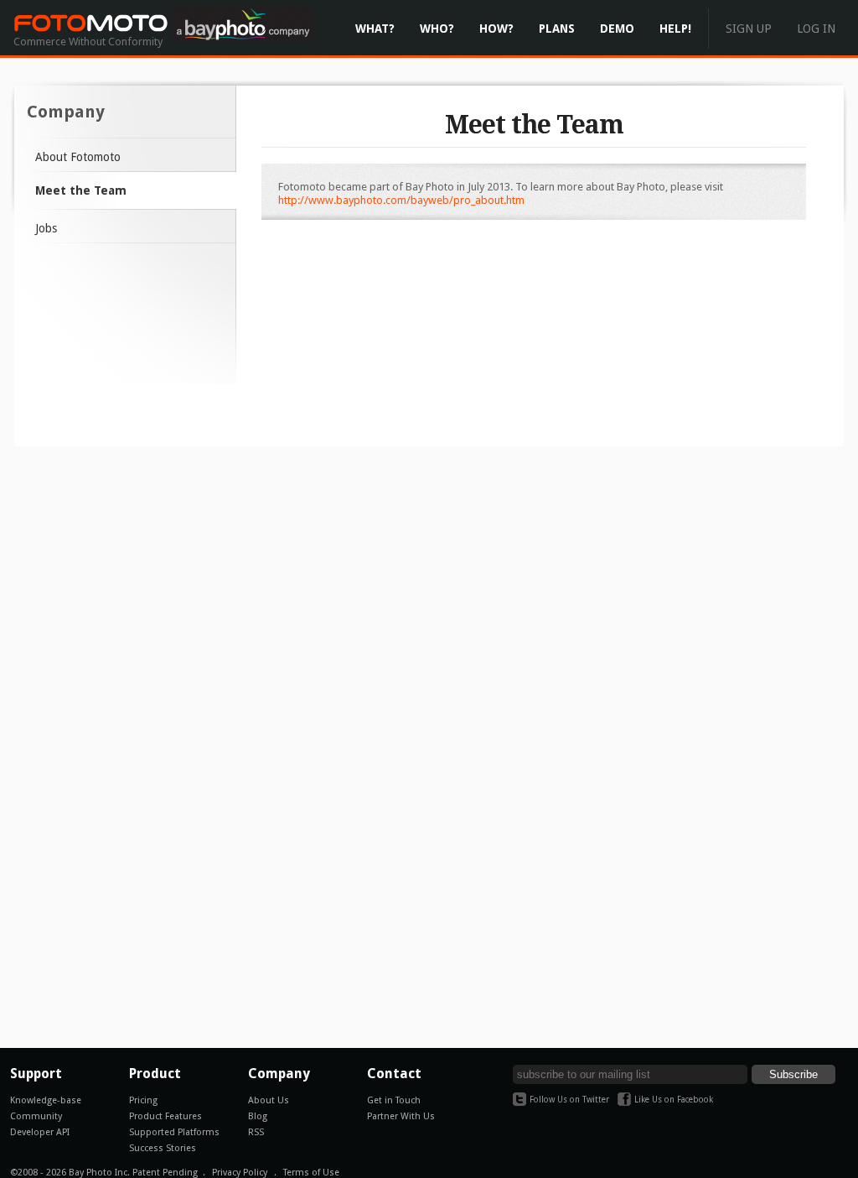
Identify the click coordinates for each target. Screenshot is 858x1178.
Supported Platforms (174, 1132)
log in (816, 28)
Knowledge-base (45, 1100)
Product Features (165, 1116)
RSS (256, 1132)
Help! (675, 28)
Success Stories (162, 1148)
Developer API (40, 1132)
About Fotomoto (78, 157)
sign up (749, 28)
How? (496, 28)
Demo (617, 28)
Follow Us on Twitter (569, 1099)
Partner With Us (401, 1116)
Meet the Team (81, 190)
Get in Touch (394, 1100)
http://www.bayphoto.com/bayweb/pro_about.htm (401, 200)
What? (375, 28)
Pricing (143, 1100)
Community (36, 1116)
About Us (268, 1100)
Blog (257, 1116)
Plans (557, 28)
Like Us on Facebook (673, 1099)
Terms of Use (311, 1172)
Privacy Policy (239, 1172)
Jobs (46, 228)
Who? (437, 28)
